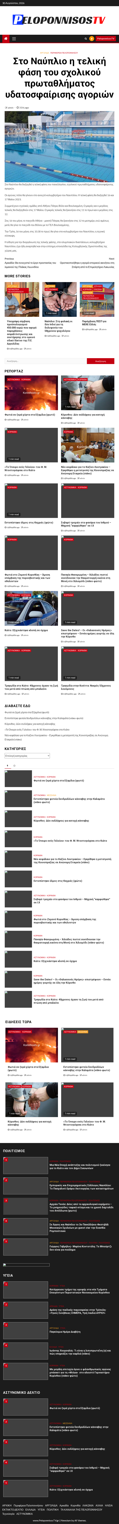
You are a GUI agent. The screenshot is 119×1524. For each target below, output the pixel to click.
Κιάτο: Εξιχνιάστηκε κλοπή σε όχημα (26, 630)
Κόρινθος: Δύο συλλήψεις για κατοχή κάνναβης (30, 723)
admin (11, 107)
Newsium (66, 1520)
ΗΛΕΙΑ (109, 1505)
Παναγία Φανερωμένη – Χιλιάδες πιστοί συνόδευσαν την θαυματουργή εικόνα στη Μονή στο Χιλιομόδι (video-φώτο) (85, 578)
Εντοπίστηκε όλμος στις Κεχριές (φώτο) (29, 522)
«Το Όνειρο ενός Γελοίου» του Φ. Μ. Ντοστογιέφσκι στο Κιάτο (37, 729)
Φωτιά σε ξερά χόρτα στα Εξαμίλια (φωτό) (30, 414)
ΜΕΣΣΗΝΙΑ (87, 292)
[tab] (8, 766)
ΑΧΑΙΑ (99, 1505)
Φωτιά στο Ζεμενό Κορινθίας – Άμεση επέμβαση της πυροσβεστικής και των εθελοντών (27, 578)
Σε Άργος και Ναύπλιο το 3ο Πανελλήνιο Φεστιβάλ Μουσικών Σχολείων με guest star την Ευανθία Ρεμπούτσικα (79, 1207)
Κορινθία (87, 289)
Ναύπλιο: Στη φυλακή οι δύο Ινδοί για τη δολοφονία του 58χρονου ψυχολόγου (58, 326)
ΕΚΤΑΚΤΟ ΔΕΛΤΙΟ (12, 1509)
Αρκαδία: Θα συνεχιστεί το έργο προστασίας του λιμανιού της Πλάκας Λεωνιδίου (30, 262)
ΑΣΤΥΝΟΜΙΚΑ (51, 289)
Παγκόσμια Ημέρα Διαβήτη (65, 1311)
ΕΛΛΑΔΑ (53, 1326)
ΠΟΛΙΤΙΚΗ (93, 1222)
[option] (59, 1167)
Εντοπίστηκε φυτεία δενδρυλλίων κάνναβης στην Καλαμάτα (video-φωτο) (44, 718)
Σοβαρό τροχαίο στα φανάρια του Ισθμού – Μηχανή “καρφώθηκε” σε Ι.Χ (86, 524)
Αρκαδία (98, 286)
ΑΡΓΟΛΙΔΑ (44, 53)
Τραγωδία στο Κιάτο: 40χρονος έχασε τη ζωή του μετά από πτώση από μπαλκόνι (31, 687)
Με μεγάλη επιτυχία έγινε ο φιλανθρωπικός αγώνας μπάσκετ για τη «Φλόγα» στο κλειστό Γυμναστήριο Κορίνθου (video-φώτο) (80, 1352)
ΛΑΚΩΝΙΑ (98, 289)
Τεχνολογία (8, 1513)
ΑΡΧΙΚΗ (7, 1505)
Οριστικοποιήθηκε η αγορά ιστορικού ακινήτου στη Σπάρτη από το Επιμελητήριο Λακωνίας (87, 262)
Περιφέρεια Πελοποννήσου (64, 53)
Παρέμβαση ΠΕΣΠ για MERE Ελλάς (94, 323)
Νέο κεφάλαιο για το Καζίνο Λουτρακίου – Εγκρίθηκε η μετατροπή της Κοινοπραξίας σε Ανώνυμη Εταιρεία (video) (87, 470)
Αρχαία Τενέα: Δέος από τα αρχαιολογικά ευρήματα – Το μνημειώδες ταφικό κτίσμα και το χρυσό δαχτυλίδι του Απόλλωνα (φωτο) (81, 1187)
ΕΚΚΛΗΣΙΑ (54, 1241)
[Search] (86, 39)
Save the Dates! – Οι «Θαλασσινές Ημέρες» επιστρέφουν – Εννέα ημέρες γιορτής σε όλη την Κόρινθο (87, 633)
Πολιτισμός (94, 1161)
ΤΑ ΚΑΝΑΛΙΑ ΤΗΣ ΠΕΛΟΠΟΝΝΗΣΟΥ (81, 1509)
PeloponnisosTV (105, 38)
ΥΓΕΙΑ (61, 1286)
